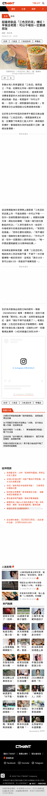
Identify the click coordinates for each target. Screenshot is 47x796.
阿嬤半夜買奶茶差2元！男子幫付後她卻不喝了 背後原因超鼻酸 (23, 444)
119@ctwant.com (23, 522)
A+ (5, 77)
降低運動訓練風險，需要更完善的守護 (8, 710)
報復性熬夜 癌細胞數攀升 (18, 508)
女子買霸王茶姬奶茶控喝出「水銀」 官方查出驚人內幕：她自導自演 (23, 423)
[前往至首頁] (9, 3)
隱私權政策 (36, 754)
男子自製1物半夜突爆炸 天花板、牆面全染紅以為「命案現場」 (23, 710)
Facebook (11, 763)
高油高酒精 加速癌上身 (37, 648)
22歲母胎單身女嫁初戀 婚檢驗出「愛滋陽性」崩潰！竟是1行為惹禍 (38, 633)
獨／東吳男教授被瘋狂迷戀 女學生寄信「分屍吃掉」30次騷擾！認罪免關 (9, 725)
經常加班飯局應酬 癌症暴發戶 (23, 664)
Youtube (25, 763)
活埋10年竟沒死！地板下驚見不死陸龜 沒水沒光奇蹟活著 (26, 480)
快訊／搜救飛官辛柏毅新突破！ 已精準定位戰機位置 (25, 486)
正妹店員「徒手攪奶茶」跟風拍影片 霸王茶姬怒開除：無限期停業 (23, 437)
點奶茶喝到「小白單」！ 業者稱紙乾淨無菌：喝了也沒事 (23, 430)
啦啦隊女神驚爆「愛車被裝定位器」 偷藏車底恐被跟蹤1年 (25, 493)
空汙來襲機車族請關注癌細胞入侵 (37, 710)
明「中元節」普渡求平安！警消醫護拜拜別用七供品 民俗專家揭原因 (23, 648)
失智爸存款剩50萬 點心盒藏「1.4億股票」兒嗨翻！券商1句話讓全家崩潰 (9, 664)
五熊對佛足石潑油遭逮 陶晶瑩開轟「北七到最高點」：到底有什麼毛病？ (23, 679)
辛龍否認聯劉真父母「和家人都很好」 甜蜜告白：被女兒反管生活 (37, 664)
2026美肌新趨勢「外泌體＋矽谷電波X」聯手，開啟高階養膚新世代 (38, 679)
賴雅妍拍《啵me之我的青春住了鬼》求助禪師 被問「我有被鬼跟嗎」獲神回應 (25, 503)
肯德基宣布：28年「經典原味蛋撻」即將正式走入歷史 (26, 474)
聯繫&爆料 (23, 754)
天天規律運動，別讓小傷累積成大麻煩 (23, 633)
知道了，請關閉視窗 (39, 783)
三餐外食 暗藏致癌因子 (38, 617)
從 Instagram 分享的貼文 (24, 394)
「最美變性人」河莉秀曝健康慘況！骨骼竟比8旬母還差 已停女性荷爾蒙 (37, 695)
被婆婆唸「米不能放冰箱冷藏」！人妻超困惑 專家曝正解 (8, 695)
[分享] (3, 776)
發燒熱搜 (9, 757)
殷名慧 (9, 33)
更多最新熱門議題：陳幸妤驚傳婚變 (22, 498)
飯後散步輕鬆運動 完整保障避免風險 (23, 695)
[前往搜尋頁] (43, 3)
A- (11, 77)
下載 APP (36, 3)
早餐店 (37, 41)
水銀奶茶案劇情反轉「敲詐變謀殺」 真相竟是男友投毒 (23, 417)
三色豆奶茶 (26, 41)
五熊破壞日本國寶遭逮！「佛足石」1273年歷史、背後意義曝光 (38, 725)
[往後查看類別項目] (41, 8)
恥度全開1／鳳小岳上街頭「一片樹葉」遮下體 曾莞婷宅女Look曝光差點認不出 (9, 633)
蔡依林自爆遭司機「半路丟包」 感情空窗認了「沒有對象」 (23, 725)
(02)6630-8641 (28, 519)
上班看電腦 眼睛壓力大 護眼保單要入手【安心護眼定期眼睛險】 (8, 648)
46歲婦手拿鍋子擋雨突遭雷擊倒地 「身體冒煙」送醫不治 (23, 617)
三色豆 (14, 41)
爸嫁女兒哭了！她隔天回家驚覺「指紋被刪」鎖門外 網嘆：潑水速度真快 (9, 617)
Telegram (39, 763)
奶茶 (5, 41)
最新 (13, 9)
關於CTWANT (9, 754)
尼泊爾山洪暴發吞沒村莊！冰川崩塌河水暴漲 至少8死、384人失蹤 (9, 679)
